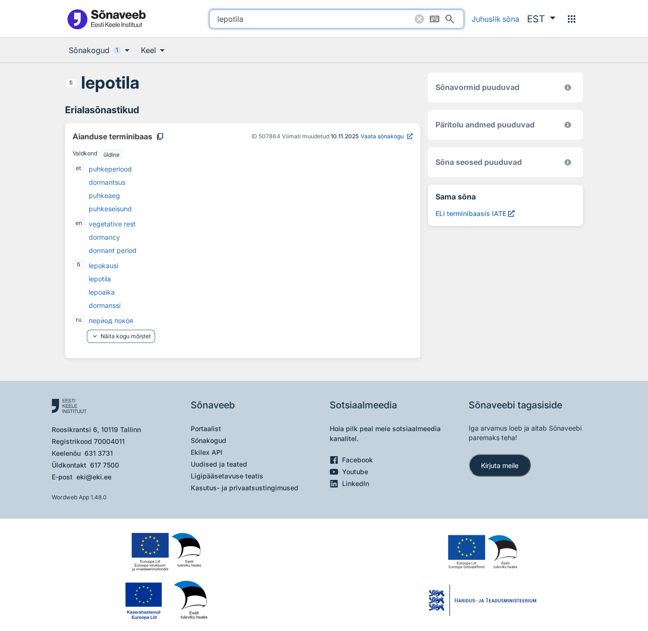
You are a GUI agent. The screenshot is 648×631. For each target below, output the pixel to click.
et (78, 167)
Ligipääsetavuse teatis (227, 476)
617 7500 (104, 465)
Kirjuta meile (499, 465)
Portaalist (206, 428)
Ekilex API (206, 452)
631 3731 (98, 453)
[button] (541, 19)
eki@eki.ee (93, 477)
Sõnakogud (208, 440)
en (78, 222)
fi (71, 82)
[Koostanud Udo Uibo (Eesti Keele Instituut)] (567, 124)
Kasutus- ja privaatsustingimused (244, 488)
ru (79, 319)
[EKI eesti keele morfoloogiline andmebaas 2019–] (567, 87)
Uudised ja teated (219, 464)
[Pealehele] (106, 19)
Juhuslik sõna (495, 19)
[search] (336, 18)
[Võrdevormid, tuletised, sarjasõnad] (567, 162)
